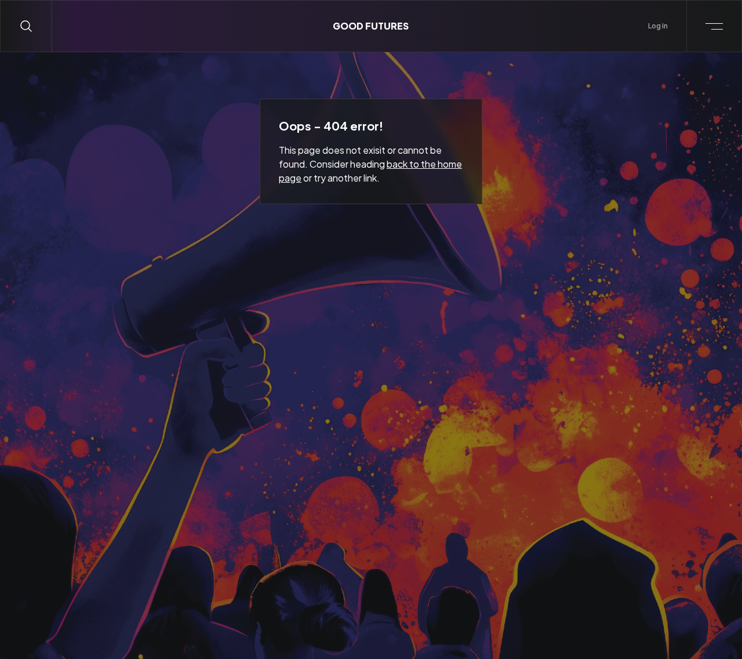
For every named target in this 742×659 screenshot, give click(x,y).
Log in (658, 25)
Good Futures (371, 26)
